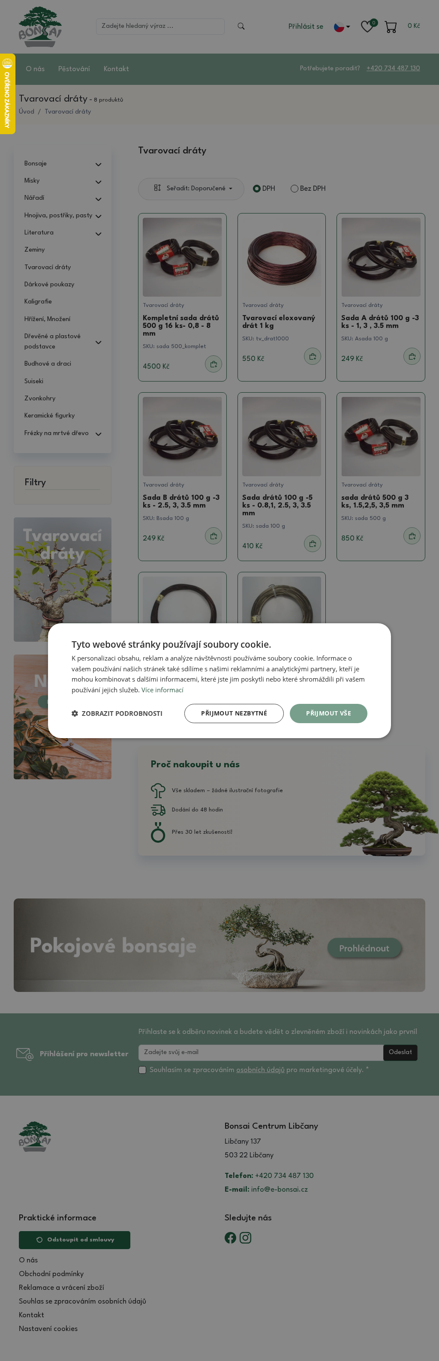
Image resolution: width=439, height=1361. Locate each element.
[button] (117, 713)
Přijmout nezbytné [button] (234, 713)
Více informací (162, 689)
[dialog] (219, 680)
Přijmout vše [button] (328, 713)
